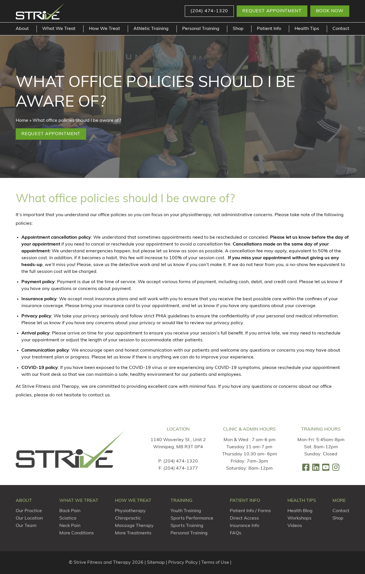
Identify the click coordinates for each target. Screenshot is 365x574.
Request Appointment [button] (271, 11)
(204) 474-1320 (180, 461)
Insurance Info (244, 526)
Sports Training (187, 526)
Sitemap (156, 562)
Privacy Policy (183, 562)
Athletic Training (151, 29)
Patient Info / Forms (250, 511)
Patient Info (269, 29)
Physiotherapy (130, 511)
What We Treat (59, 29)
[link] (305, 467)
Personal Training (200, 29)
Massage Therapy (134, 526)
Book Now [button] (330, 11)
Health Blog (300, 511)
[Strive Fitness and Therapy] (70, 449)
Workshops (299, 518)
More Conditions (76, 533)
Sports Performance (192, 518)
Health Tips (307, 29)
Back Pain (69, 511)
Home (22, 120)
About (22, 29)
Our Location (29, 518)
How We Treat (104, 29)
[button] (209, 11)
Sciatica (67, 518)
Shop (238, 29)
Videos (294, 526)
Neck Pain (69, 526)
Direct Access (244, 518)
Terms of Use (215, 562)
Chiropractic (128, 518)
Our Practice (29, 511)
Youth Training (186, 511)
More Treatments (133, 533)
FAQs (235, 533)
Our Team (26, 526)
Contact (340, 29)
